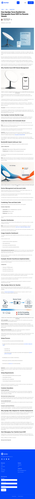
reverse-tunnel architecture (9, 291)
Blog (1, 468)
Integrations (20, 464)
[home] (5, 2)
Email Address (3, 485)
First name (2, 478)
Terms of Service (20, 496)
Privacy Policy (14, 496)
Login (25, 2)
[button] (18, 2)
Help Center (3, 466)
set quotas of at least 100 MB (20, 134)
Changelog (2, 471)
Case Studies (3, 469)
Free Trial (30, 2)
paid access (11, 363)
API (18, 466)
